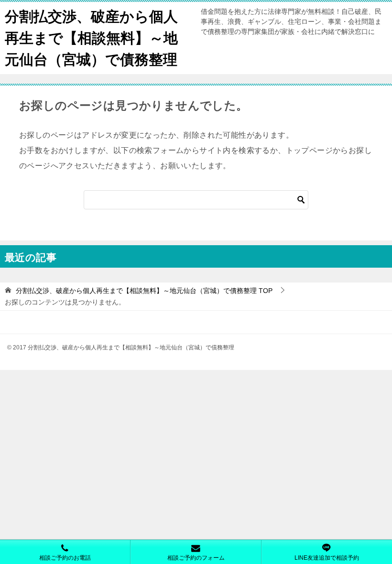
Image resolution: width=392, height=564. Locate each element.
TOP (144, 290)
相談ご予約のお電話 (65, 557)
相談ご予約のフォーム (196, 557)
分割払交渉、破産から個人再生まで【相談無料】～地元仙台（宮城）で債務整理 (91, 38)
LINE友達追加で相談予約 (326, 557)
